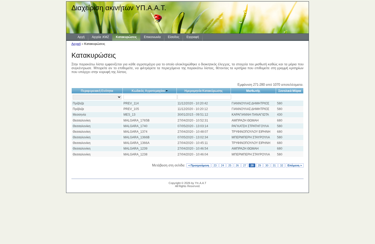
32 (281, 165)
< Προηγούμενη (198, 165)
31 (274, 165)
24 (222, 165)
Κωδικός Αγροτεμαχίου (148, 91)
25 (229, 165)
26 (237, 165)
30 (266, 165)
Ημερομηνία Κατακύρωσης (203, 91)
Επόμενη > (295, 165)
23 (215, 165)
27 (244, 165)
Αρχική (76, 44)
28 (252, 165)
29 (259, 165)
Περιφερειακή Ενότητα (97, 91)
